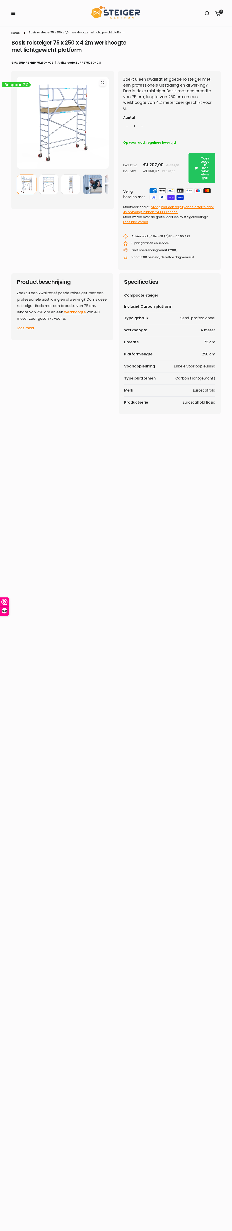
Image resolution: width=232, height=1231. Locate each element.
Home (15, 33)
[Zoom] (102, 82)
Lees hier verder (135, 222)
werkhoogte (75, 312)
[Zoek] (207, 13)
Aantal (129, 117)
